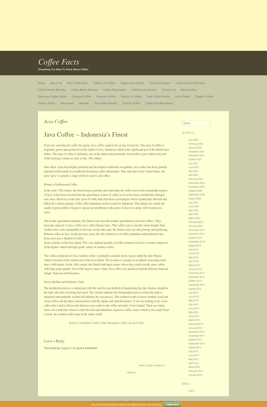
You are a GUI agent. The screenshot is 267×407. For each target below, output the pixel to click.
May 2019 (193, 257)
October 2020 (195, 190)
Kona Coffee (136, 323)
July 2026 (193, 139)
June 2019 (194, 253)
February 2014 (196, 323)
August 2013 (195, 347)
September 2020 (197, 194)
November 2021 (197, 155)
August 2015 (195, 288)
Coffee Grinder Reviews (190, 83)
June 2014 (194, 308)
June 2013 (194, 355)
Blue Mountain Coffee (114, 323)
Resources (67, 103)
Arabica (69, 225)
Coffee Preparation (114, 89)
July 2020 (193, 202)
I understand (172, 404)
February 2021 (196, 178)
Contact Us (169, 89)
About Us (56, 83)
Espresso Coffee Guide (52, 96)
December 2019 (197, 229)
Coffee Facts (58, 61)
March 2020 (194, 218)
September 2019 (197, 241)
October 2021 (195, 159)
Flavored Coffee (81, 96)
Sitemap (84, 103)
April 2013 (194, 363)
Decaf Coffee (189, 89)
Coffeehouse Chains (144, 89)
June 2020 (194, 206)
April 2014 (194, 316)
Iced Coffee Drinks (158, 96)
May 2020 (193, 210)
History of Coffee (131, 96)
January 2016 (195, 269)
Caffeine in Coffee (104, 83)
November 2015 (197, 276)
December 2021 (197, 151)
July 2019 (193, 249)
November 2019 (197, 233)
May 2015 (193, 300)
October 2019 (195, 237)
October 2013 (195, 339)
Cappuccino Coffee (132, 83)
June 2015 (194, 296)
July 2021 (193, 163)
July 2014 (193, 304)
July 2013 (193, 351)
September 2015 (197, 284)
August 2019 (195, 245)
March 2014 (194, 319)
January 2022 (195, 147)
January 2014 (195, 327)
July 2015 (193, 292)
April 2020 (194, 214)
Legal (149, 365)
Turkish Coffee (131, 103)
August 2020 (195, 198)
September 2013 (197, 343)
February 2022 (196, 143)
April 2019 (194, 261)
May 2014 (193, 312)
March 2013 (194, 366)
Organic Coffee (204, 96)
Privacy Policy (47, 103)
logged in (67, 348)
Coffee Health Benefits (52, 89)
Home (41, 83)
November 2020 (197, 186)
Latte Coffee (182, 96)
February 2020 (196, 221)
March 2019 (194, 265)
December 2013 (197, 331)
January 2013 (195, 374)
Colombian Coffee (88, 323)
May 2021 (193, 171)
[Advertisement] (109, 25)
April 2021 (194, 174)
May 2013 (193, 359)
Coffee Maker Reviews (84, 89)
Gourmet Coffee (106, 96)
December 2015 (197, 272)
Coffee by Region (160, 83)
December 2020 (197, 182)
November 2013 (197, 335)
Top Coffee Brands (105, 103)
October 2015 (195, 280)
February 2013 (196, 370)
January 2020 (195, 225)
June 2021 (194, 167)
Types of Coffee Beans (159, 103)
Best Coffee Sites (77, 83)
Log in (192, 390)
